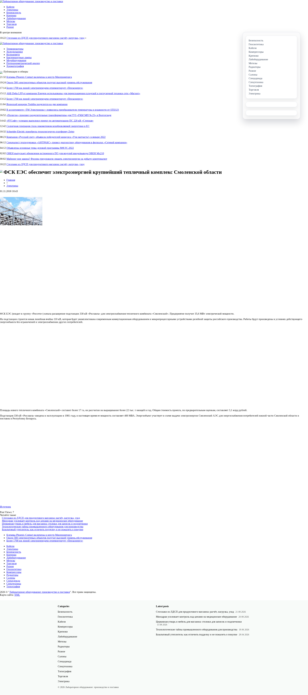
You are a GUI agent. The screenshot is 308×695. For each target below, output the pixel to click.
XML (17, 595)
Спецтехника (13, 583)
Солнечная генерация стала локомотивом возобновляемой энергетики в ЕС (48, 126)
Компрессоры (13, 572)
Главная (10, 180)
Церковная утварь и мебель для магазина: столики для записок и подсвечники (45, 523)
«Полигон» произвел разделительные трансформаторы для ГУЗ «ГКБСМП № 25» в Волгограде (58, 115)
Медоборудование (16, 60)
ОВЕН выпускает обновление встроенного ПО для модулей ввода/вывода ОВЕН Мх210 (55, 153)
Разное (10, 27)
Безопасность (13, 12)
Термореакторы (14, 48)
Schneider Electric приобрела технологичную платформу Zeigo (40, 131)
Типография (13, 586)
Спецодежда (13, 580)
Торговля (11, 24)
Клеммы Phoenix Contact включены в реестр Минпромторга (39, 77)
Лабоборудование (16, 18)
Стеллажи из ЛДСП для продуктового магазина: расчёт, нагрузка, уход (45, 38)
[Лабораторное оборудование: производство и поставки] (31, 1)
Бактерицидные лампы (19, 57)
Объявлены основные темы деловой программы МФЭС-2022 (40, 148)
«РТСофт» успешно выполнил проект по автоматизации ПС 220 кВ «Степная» (50, 120)
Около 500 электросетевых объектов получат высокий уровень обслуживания (49, 82)
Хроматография (15, 66)
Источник (5, 506)
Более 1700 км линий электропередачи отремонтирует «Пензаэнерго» (44, 88)
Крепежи (11, 15)
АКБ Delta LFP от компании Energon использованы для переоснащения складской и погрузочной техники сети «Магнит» (73, 93)
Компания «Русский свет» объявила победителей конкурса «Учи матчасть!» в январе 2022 (56, 137)
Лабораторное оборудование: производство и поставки (39, 592)
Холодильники (14, 51)
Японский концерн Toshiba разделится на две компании (37, 104)
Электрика (12, 9)
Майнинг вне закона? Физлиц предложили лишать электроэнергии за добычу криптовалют (56, 158)
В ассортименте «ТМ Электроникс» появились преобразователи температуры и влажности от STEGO (62, 109)
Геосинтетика (13, 569)
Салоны (10, 578)
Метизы (10, 21)
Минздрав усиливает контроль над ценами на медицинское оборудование (42, 520)
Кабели (10, 6)
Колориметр (13, 54)
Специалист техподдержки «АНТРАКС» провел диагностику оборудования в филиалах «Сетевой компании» (66, 142)
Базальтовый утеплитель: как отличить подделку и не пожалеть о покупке (42, 529)
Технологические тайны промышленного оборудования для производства (42, 526)
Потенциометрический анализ (23, 63)
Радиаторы (12, 575)
